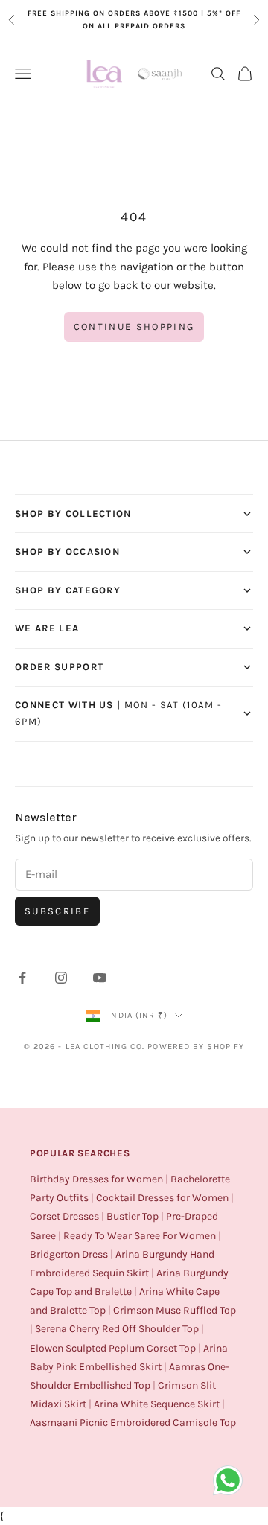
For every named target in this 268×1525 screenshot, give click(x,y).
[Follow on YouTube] (99, 977)
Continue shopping (134, 326)
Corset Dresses (64, 1216)
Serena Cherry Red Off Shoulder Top (117, 1328)
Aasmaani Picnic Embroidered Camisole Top (133, 1422)
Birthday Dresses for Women (96, 1179)
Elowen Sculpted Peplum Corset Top (113, 1348)
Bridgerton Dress (69, 1254)
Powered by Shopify (195, 1046)
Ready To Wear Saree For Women (139, 1235)
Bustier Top (132, 1216)
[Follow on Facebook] (22, 977)
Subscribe (57, 911)
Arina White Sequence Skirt (157, 1404)
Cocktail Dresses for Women (162, 1197)
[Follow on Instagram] (61, 977)
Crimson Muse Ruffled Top (174, 1310)
